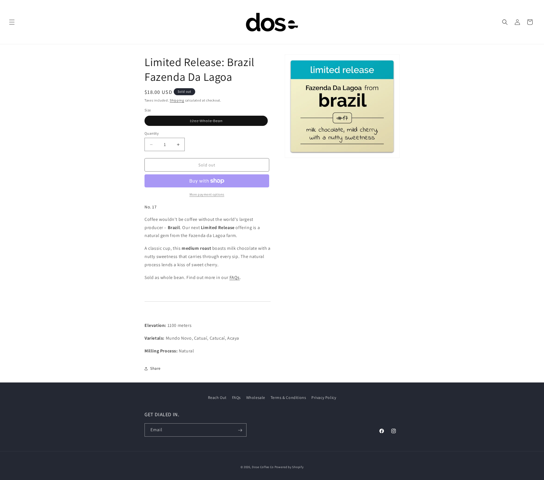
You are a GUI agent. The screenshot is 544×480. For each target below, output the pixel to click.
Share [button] (155, 368)
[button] (12, 22)
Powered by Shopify (289, 467)
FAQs (235, 277)
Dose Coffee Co (263, 467)
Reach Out (217, 397)
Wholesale (255, 397)
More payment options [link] (207, 194)
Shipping (177, 100)
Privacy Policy (323, 397)
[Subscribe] (240, 430)
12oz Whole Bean (183, 121)
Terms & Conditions (288, 397)
